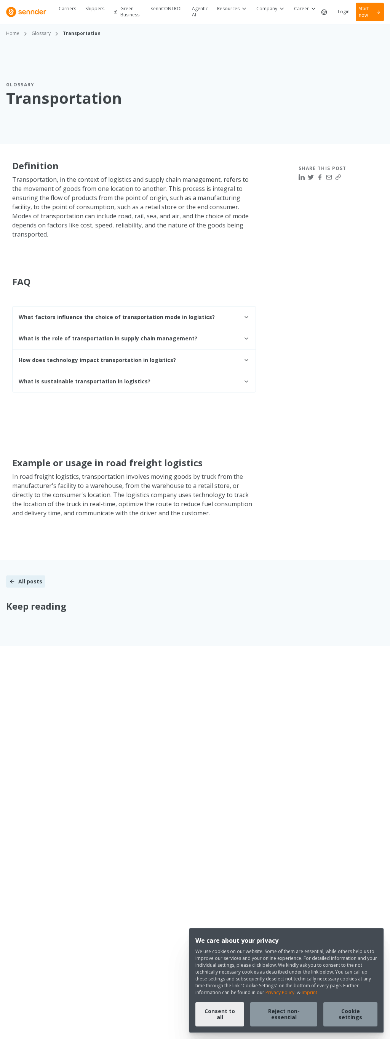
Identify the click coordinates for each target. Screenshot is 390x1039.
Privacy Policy (279, 992)
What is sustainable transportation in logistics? (84, 381)
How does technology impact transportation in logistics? (97, 360)
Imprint (309, 992)
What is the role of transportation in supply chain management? (108, 338)
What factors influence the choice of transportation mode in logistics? (117, 317)
